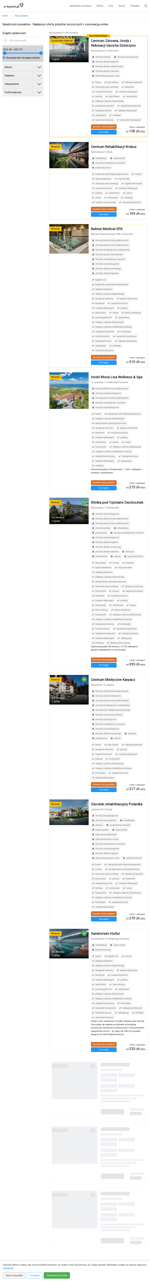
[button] (22, 67)
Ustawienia (8, 1268)
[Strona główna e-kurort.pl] (13, 5)
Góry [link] (111, 5)
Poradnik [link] (134, 5)
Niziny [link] (122, 5)
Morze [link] (100, 5)
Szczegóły (104, 132)
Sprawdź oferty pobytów (104, 127)
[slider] (4, 53)
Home (5, 16)
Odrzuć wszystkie (14, 1275)
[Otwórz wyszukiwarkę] (145, 6)
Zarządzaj (34, 1275)
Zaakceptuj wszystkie (56, 1275)
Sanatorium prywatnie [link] (80, 5)
